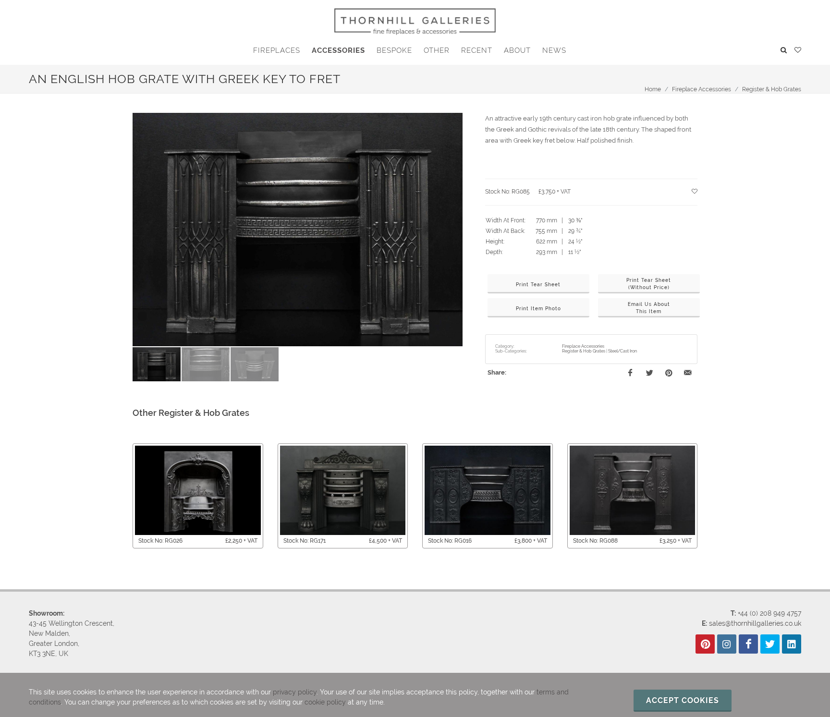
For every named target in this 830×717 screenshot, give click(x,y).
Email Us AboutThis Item (649, 308)
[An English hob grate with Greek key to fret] (298, 230)
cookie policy (325, 702)
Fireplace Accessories (701, 89)
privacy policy (295, 692)
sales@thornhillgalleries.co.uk (755, 623)
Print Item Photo (538, 308)
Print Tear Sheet (538, 284)
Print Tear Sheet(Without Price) (648, 284)
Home (653, 89)
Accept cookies (682, 700)
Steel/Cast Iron (622, 351)
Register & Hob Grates (771, 89)
